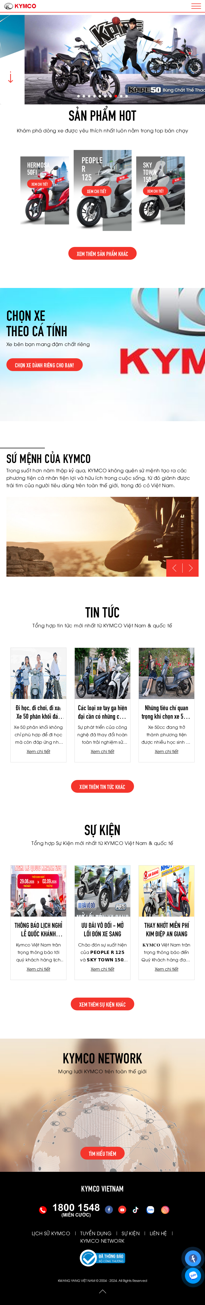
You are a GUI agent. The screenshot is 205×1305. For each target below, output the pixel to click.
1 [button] (78, 96)
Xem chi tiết (38, 751)
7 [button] (110, 96)
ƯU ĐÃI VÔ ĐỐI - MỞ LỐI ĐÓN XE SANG (102, 929)
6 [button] (105, 96)
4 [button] (94, 96)
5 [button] (99, 96)
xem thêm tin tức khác (102, 786)
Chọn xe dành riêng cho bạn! (44, 365)
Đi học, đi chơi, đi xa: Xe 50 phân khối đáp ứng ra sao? (38, 711)
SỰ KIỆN (131, 1233)
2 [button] (83, 96)
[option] (102, 59)
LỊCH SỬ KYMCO (51, 1233)
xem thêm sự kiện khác (102, 1004)
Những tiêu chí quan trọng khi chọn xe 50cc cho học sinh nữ (166, 711)
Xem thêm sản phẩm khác (102, 253)
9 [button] (121, 96)
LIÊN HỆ (158, 1233)
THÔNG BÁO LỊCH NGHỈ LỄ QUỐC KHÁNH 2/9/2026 (38, 929)
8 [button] (116, 96)
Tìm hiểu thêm (102, 1153)
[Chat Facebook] (194, 1256)
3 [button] (89, 96)
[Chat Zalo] (194, 1273)
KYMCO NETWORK (102, 1240)
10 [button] (126, 96)
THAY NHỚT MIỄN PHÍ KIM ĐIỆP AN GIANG (166, 929)
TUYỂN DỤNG (96, 1233)
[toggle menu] (196, 6)
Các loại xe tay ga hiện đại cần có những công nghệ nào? (102, 711)
